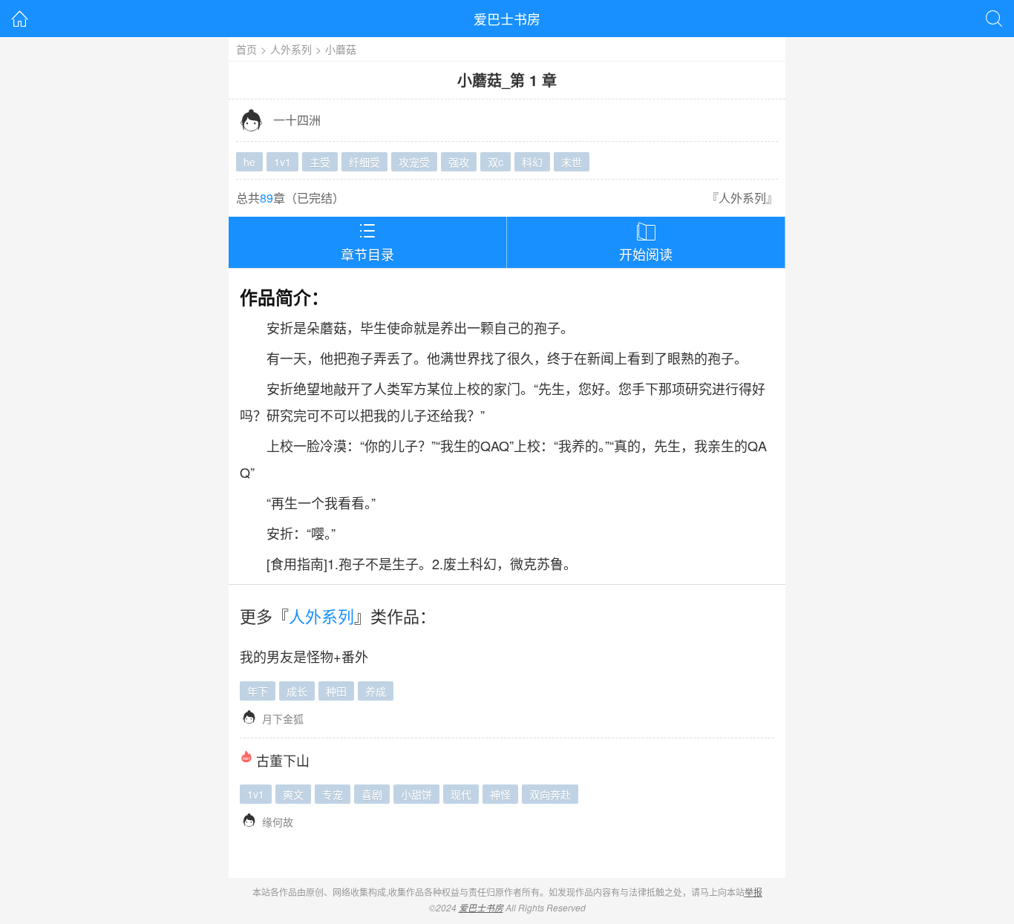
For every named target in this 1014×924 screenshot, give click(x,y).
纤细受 (364, 161)
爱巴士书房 (507, 18)
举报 (753, 891)
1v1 (282, 161)
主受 (320, 161)
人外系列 (291, 49)
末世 (571, 161)
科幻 (532, 161)
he (249, 161)
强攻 (458, 161)
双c (495, 161)
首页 (246, 49)
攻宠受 (414, 161)
